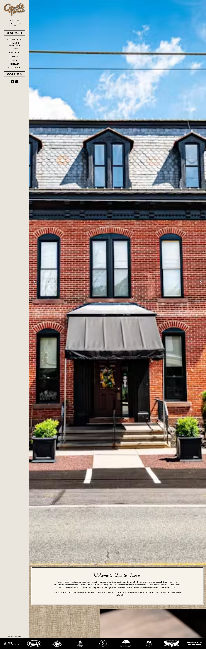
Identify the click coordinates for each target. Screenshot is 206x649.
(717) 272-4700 (14, 25)
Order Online (16, 33)
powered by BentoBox (18, 637)
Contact (14, 64)
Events (14, 56)
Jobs (14, 60)
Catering (14, 52)
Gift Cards (14, 67)
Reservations (15, 39)
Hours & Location (14, 44)
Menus (14, 49)
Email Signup (14, 74)
